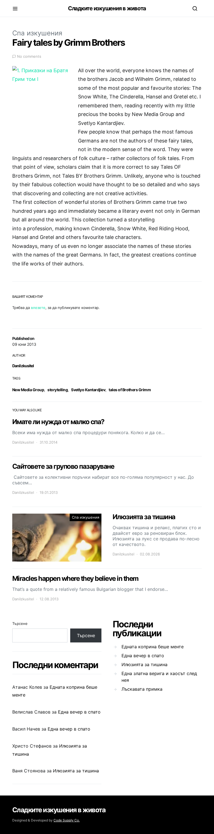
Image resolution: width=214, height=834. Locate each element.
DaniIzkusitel (23, 365)
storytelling (57, 389)
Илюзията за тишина (76, 770)
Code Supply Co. (67, 820)
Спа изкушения (37, 33)
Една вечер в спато (79, 712)
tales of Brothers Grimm (130, 389)
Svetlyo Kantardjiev (88, 389)
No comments (29, 56)
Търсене (20, 623)
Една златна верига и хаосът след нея (159, 677)
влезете (38, 307)
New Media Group (28, 389)
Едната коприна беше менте (152, 646)
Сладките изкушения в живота (107, 8)
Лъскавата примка (141, 689)
